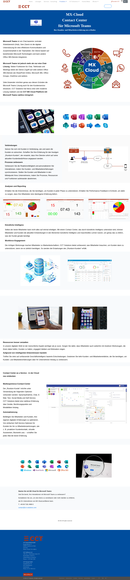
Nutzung (81, 578)
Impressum (61, 578)
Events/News (86, 1)
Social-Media (87, 578)
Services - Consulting (50, 1)
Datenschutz (69, 578)
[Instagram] (105, 578)
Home (31, 1)
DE (125, 1)
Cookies (75, 578)
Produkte (62, 1)
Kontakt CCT (115, 1)
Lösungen (38, 1)
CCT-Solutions (73, 1)
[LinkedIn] (102, 578)
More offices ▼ (28, 574)
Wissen (95, 1)
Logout (93, 578)
